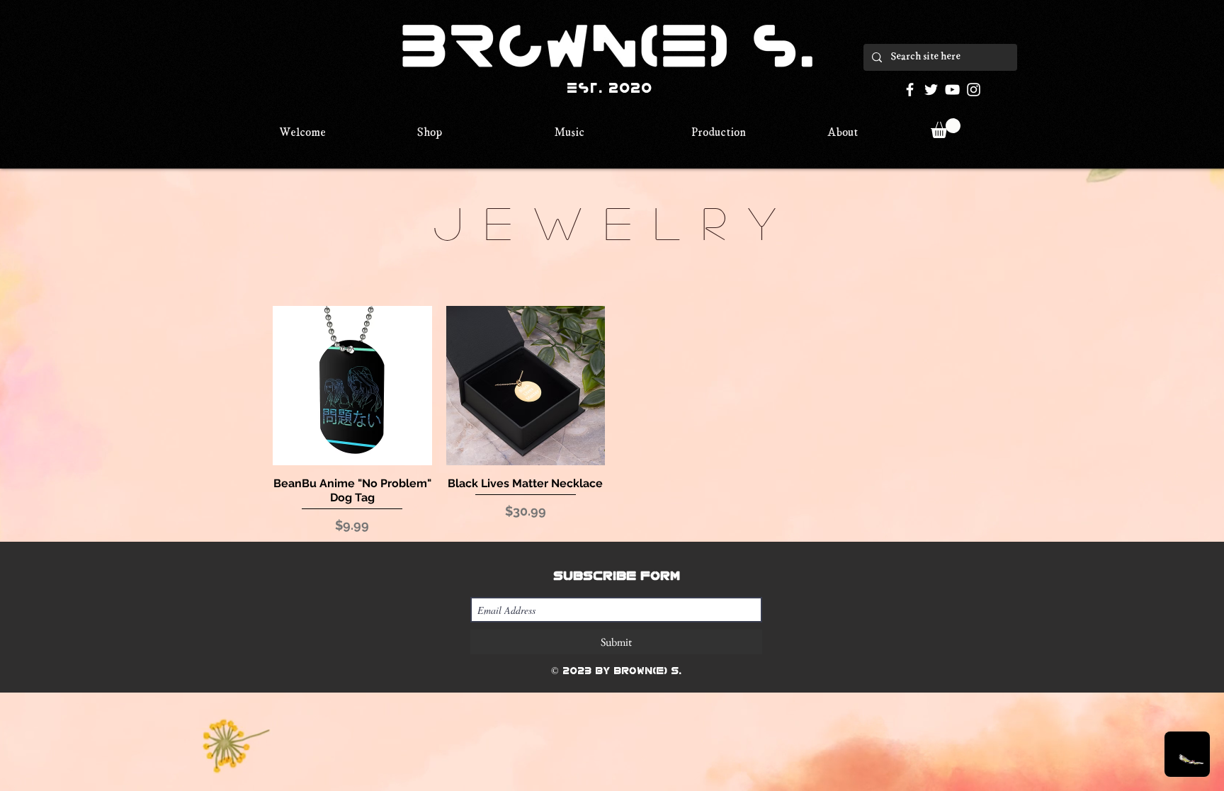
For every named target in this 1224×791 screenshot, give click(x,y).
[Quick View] (352, 385)
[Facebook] (910, 89)
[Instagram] (973, 89)
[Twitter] (931, 89)
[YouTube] (952, 89)
